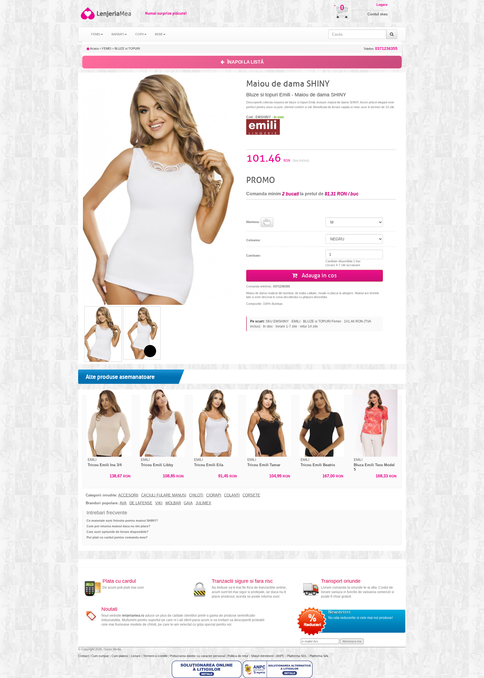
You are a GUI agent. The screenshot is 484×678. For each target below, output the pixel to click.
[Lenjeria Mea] (87, 13)
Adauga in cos (318, 275)
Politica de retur (238, 656)
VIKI (158, 503)
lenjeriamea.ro (133, 615)
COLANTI (232, 495)
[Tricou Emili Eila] (215, 423)
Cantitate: (253, 255)
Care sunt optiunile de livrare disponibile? (117, 531)
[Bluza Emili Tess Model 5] (375, 423)
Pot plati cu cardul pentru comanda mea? (117, 537)
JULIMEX (203, 503)
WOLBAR (173, 503)
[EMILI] (263, 126)
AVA (123, 503)
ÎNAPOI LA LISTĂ (245, 62)
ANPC (280, 656)
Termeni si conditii (155, 656)
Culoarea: (253, 240)
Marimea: (253, 221)
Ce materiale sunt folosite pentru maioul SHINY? (122, 520)
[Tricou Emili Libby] (162, 423)
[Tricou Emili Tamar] (268, 423)
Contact (84, 656)
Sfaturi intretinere (263, 656)
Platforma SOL (297, 656)
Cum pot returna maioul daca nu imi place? (118, 526)
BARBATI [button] (117, 34)
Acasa (94, 48)
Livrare (136, 656)
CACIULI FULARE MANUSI (163, 495)
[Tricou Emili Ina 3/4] (109, 423)
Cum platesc (120, 656)
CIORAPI (213, 495)
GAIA (188, 503)
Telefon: (380, 49)
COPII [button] (139, 34)
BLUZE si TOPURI (127, 48)
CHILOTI (196, 495)
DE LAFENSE (140, 503)
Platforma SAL (319, 656)
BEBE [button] (159, 34)
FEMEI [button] (95, 34)
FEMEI (106, 48)
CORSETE (251, 495)
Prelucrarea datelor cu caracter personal (198, 656)
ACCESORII (128, 495)
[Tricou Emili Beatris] (321, 423)
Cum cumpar (100, 656)
